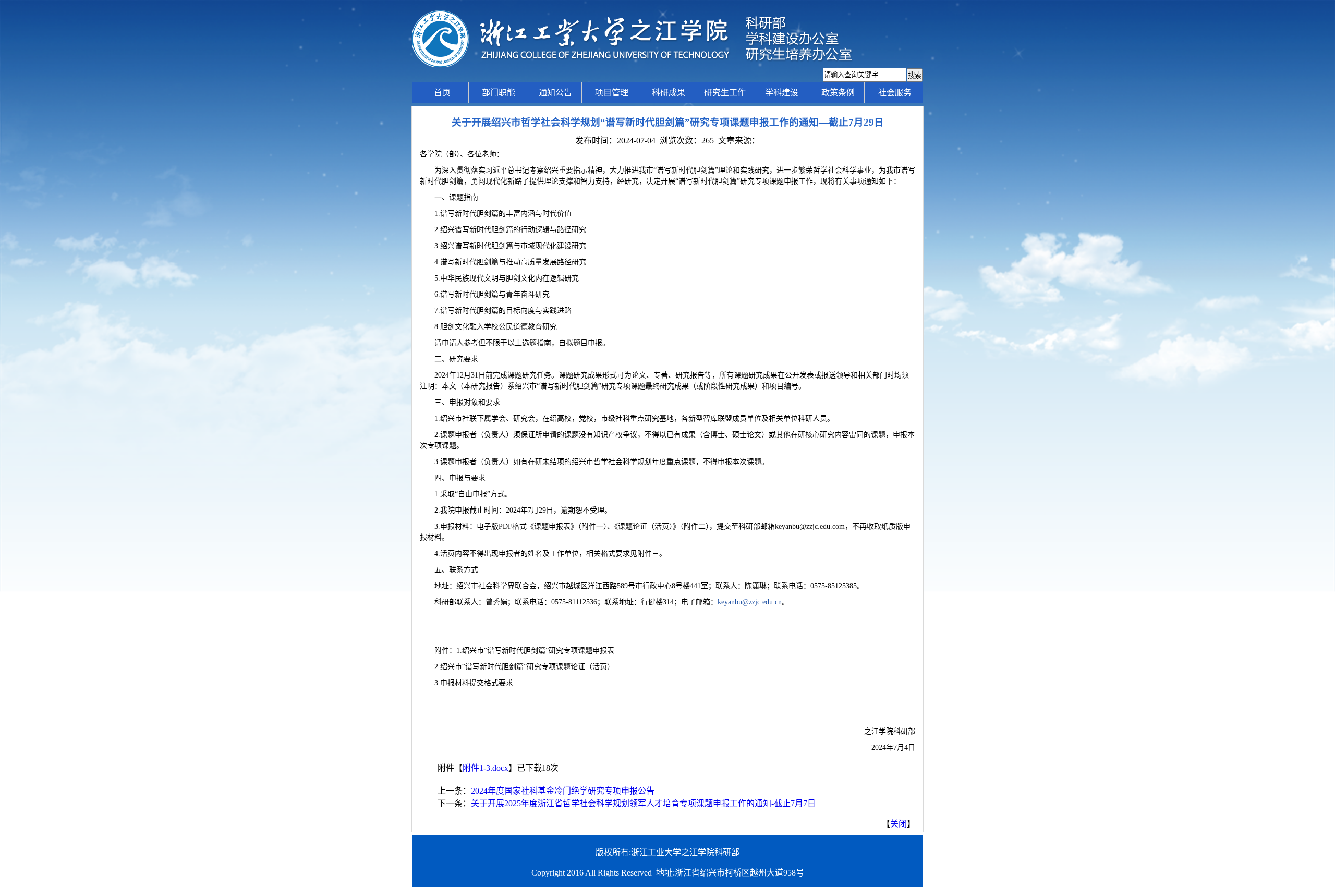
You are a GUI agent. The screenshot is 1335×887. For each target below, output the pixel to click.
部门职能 (498, 92)
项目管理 (611, 92)
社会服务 (895, 92)
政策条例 (838, 92)
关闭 (898, 823)
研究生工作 (725, 92)
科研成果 (668, 92)
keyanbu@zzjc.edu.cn (750, 602)
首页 (442, 92)
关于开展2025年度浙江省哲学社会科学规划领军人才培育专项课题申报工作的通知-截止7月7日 (643, 803)
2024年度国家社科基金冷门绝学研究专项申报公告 (562, 790)
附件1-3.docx (485, 767)
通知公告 (555, 92)
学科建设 (781, 92)
